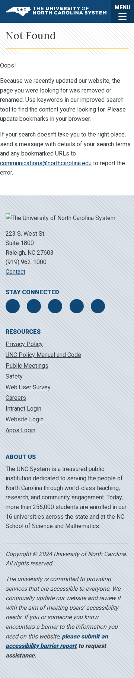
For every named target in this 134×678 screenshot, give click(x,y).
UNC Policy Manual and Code (43, 354)
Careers (16, 397)
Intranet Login (23, 408)
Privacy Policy (24, 344)
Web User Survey (28, 387)
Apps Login (20, 430)
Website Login (25, 419)
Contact (15, 271)
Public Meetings (27, 365)
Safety (14, 376)
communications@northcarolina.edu (46, 163)
